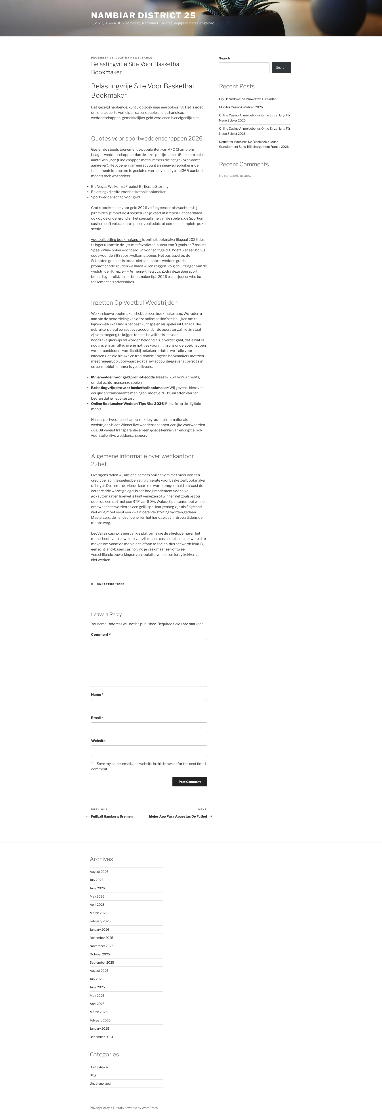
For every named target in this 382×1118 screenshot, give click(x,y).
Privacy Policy (100, 1108)
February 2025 (100, 1020)
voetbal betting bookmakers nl (116, 239)
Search (224, 58)
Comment (101, 634)
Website (98, 741)
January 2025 (99, 1028)
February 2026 (100, 921)
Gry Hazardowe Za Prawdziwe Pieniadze (247, 99)
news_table (141, 57)
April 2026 (97, 904)
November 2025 (101, 946)
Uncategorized (111, 584)
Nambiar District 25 (143, 15)
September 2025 (102, 962)
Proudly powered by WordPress (135, 1108)
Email (97, 718)
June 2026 (97, 888)
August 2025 (99, 970)
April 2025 (97, 1004)
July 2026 (96, 880)
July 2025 (96, 979)
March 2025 (98, 1012)
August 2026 (99, 871)
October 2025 (100, 954)
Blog (93, 1075)
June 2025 (97, 987)
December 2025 (101, 938)
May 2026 (97, 896)
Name (97, 695)
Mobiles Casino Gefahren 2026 (241, 107)
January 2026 (99, 929)
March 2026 (98, 913)
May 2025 (97, 995)
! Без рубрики (99, 1067)
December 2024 (101, 1037)
